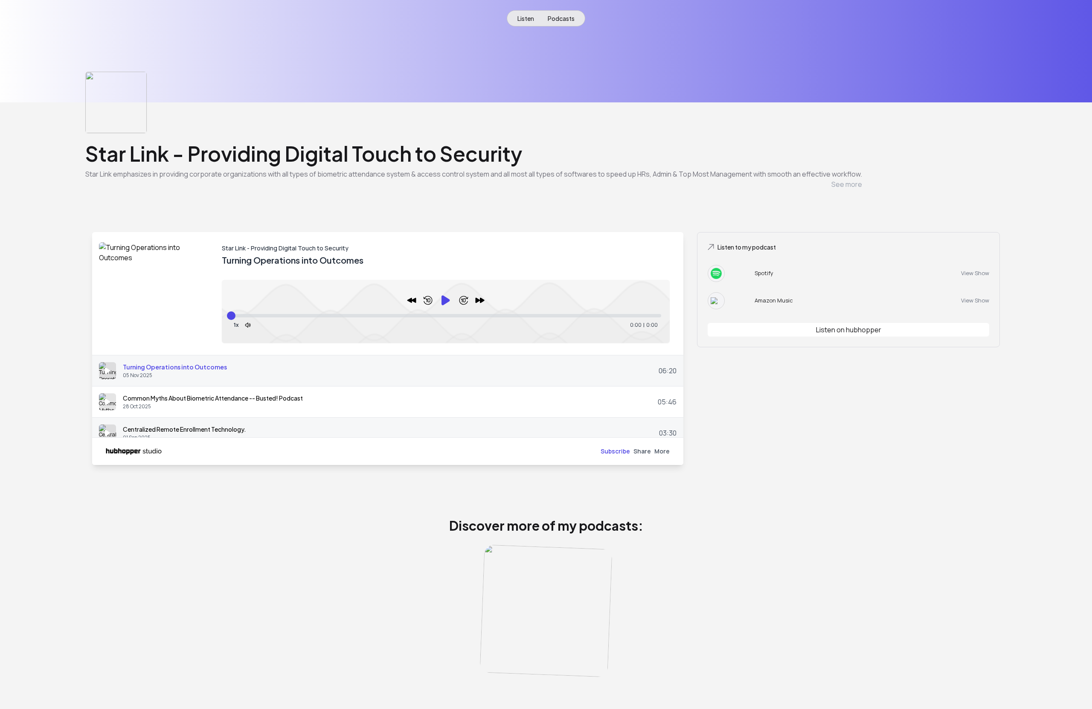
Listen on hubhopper (848, 329)
